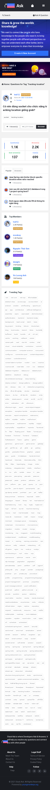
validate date (17, 704)
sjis (39, 635)
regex (19, 606)
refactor (41, 602)
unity (15, 700)
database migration (12, 371)
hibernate (18, 460)
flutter (29, 432)
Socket (18, 100)
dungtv (16, 262)
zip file (18, 724)
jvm (30, 492)
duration (33, 395)
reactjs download (38, 598)
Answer (41, 127)
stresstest (28, 671)
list (31, 501)
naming (18, 541)
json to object (18, 488)
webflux (20, 716)
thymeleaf (39, 687)
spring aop (16, 647)
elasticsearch (17, 399)
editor (7, 399)
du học (15, 395)
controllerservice (20, 359)
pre (15, 574)
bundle (22, 334)
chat (38, 342)
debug (25, 375)
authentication (10, 318)
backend (21, 318)
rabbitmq (32, 594)
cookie (27, 363)
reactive (19, 598)
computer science (26, 350)
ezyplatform (21, 427)
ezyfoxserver (21, 423)
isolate (21, 472)
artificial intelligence (34, 310)
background (9, 322)
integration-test (19, 468)
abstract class (10, 302)
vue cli (32, 708)
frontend (26, 436)
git (21, 448)
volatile (19, 708)
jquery (31, 484)
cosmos (41, 363)
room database (31, 614)
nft (39, 545)
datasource (25, 371)
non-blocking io (10, 553)
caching (15, 338)
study (29, 675)
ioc (10, 472)
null (20, 553)
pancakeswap (10, 566)
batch (29, 322)
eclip (41, 395)
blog (6, 330)
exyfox (7, 419)
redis (34, 602)
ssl (43, 663)
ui (29, 695)
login (7, 509)
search (26, 626)
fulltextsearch (10, 440)
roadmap (20, 614)
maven (33, 517)
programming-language (33, 578)
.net (6, 298)
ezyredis (31, 427)
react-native (9, 598)
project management (12, 582)
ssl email (8, 667)
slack (7, 639)
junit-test (23, 492)
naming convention (31, 541)
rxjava (41, 618)
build (16, 334)
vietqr (7, 708)
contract (8, 359)
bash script (20, 322)
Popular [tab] (8, 171)
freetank (8, 436)
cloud (7, 346)
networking (32, 545)
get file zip (13, 448)
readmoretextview (11, 602)
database (41, 367)
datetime (8, 375)
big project (9, 326)
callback (24, 338)
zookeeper (27, 724)
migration (8, 529)
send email (9, 630)
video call (35, 704)
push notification (30, 586)
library (25, 501)
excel (21, 407)
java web (28, 476)
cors (33, 363)
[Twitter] (39, 771)
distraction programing (35, 387)
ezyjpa (39, 423)
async (17, 314)
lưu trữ (21, 509)
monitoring (9, 533)
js (36, 484)
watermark (9, 712)
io (6, 472)
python (17, 590)
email (26, 399)
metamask (9, 525)
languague (9, 501)
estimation (15, 403)
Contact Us (10, 762)
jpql (24, 484)
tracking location (17, 117)
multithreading (34, 537)
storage (25, 667)
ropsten (17, 618)
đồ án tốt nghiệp (16, 391)
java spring (18, 476)
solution (30, 643)
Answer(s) (13, 127)
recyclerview (24, 602)
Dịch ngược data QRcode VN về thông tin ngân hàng (27, 202)
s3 (6, 622)
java (38, 472)
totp (14, 691)
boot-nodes (15, 330)
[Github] (34, 771)
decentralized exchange (14, 379)
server (39, 630)
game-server (30, 444)
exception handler (36, 411)
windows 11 (20, 720)
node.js (28, 549)
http (6, 464)
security (34, 626)
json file (8, 488)
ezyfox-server (10, 423)
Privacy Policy (36, 759)
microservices (32, 525)
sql (23, 663)
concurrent (39, 350)
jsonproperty (30, 488)
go (32, 448)
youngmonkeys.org (30, 784)
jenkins (23, 480)
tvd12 (17, 95)
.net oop (22, 298)
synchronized (10, 679)
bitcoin (26, 326)
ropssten (8, 618)
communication (11, 350)
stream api (9, 671)
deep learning (30, 379)
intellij (29, 468)
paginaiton (21, 562)
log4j (31, 505)
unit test (8, 700)
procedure (33, 574)
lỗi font (13, 509)
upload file (31, 700)
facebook (40, 427)
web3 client (31, 712)
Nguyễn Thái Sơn (21, 249)
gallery (26, 440)
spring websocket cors (13, 655)
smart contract (17, 639)
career (32, 338)
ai (41, 302)
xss (12, 724)
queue (24, 594)
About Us (9, 759)
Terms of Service (37, 756)
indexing (8, 468)
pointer (30, 570)
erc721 (40, 399)
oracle (28, 557)
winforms (29, 720)
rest (34, 610)
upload (21, 700)
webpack (29, 716)
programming (17, 578)
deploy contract (10, 383)
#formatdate (32, 298)
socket (6, 117)
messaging (33, 521)
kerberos (21, 497)
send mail (19, 630)
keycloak (30, 497)
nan (41, 541)
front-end (17, 436)
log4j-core (38, 505)
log (25, 505)
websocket (9, 720)
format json (38, 432)
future (19, 440)
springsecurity (30, 659)
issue (29, 472)
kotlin (38, 497)
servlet (7, 635)
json (41, 484)
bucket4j (39, 330)
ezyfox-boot (31, 419)
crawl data (20, 367)
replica (26, 606)
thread (32, 683)
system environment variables (28, 679)
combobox (29, 346)
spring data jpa (38, 647)
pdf (34, 566)
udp (25, 695)
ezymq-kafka (9, 427)
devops (13, 387)
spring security (21, 651)
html (39, 460)
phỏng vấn (9, 570)
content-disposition (37, 354)
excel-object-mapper (32, 407)
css (33, 367)
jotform (13, 484)
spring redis (9, 651)
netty (15, 545)
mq (17, 533)
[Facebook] (29, 771)
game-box (8, 444)
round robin (26, 618)
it (33, 472)
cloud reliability (17, 346)
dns (6, 391)
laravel (17, 501)
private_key (23, 574)
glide (26, 448)
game (34, 440)
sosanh (38, 643)
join (6, 484)
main (33, 513)
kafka (40, 492)
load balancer (39, 501)
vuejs (39, 708)
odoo (26, 553)
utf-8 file (40, 700)
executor (8, 415)
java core (8, 476)
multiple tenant (10, 537)
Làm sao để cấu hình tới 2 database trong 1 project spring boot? (27, 190)
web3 (23, 712)
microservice (20, 525)
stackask (17, 667)
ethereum (29, 403)
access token (33, 302)
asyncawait (25, 314)
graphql (30, 452)
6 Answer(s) (17, 195)
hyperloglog (21, 464)
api (6, 310)
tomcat (7, 691)
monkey (17, 235)
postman (8, 574)
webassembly (10, 716)
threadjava (19, 687)
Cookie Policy (35, 762)
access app (22, 302)
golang (37, 448)
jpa (19, 484)
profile (7, 578)
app (11, 310)
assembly (8, 314)
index (37, 464)
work (7, 724)
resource (27, 610)
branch (24, 330)
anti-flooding (25, 306)
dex (19, 387)
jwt (35, 492)
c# (29, 334)
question (16, 594)
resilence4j (17, 610)
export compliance (21, 415)
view (13, 708)
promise (26, 582)
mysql (7, 541)
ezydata (15, 419)
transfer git (17, 695)
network (22, 545)
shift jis (23, 635)
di (24, 387)
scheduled (23, 622)
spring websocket (36, 651)
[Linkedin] (45, 771)
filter (10, 432)
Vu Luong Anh (19, 275)
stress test (19, 671)
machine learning (32, 509)
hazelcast (8, 460)
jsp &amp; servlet (11, 492)
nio (22, 549)
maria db (8, 517)
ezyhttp (31, 423)
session (15, 635)
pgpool (40, 566)
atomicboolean (37, 314)
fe (6, 432)
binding (18, 326)
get (6, 448)
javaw (16, 480)
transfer (8, 695)
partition (27, 566)
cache (7, 338)
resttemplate (9, 614)
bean (35, 322)
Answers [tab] (17, 171)
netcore (8, 545)
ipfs (15, 472)
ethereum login (10, 407)
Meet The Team (12, 756)
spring (7, 647)
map (38, 513)
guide (13, 456)
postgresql (39, 570)
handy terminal (34, 456)
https (12, 464)
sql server (30, 663)
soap (26, 639)
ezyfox (22, 419)
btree (31, 330)
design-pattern (38, 383)
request (8, 610)
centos (31, 342)
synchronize (37, 675)
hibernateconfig (29, 460)
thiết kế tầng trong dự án (18, 683)
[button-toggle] (43, 5)
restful (41, 610)
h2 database (22, 456)
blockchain (35, 326)
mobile (17, 529)
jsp (38, 488)
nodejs (36, 549)
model (24, 529)
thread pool (9, 687)
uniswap (36, 695)
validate (8, 704)
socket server (10, 643)
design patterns (24, 383)
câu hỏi (24, 342)
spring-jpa (8, 659)
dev (6, 387)
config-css (9, 354)
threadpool (30, 687)
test (6, 683)
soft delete (21, 643)
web (16, 712)
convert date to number (13, 363)
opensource (9, 557)
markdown (18, 517)
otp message (10, 562)
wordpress (39, 720)
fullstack (35, 436)
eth (22, 403)
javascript (8, 480)
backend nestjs (32, 318)
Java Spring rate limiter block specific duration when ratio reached (25, 178)
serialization (30, 630)
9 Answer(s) (17, 183)
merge (40, 517)
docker (26, 391)
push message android (13, 586)
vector (27, 704)
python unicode (27, 590)
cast (17, 342)
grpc (7, 456)
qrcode (7, 594)
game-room (19, 444)
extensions (34, 415)
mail (14, 513)
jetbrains (32, 480)
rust (34, 618)
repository (35, 606)
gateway (40, 444)
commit (38, 346)
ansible (16, 306)
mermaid (8, 521)
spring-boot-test (29, 655)
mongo (32, 529)
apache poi (37, 306)
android (8, 306)
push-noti (8, 590)
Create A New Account (25, 53)
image (30, 464)
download (35, 391)
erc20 (33, 399)
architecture (19, 310)
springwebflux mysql (12, 663)
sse (38, 663)
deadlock (17, 375)
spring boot (27, 647)
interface (37, 468)
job (39, 480)
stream (33, 667)
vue (26, 708)
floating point (19, 432)
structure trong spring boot (14, 675)
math (26, 517)
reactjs (26, 598)
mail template (23, 513)
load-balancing (10, 505)
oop (32, 553)
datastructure (36, 371)
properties (35, 582)
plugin (23, 570)
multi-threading (35, 533)
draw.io (7, 395)
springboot (19, 659)
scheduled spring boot (13, 626)
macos (7, 513)
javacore (36, 476)
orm (34, 557)
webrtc (37, 716)
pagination (31, 562)
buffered (8, 334)
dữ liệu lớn (24, 395)
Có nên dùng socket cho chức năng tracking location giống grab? (25, 108)
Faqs (13, 770)
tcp (42, 679)
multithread (23, 537)
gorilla (7, 452)
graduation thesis (18, 452)
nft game (8, 549)
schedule (12, 622)
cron (28, 367)
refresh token (10, 606)
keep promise (10, 497)
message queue (20, 521)
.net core (14, 298)
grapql (37, 452)
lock (19, 505)
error (7, 403)
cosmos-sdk (9, 367)
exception (8, 411)
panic (20, 566)
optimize (20, 557)
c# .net (35, 334)
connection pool (21, 354)
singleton (32, 635)
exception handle (21, 411)
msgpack (24, 533)
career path (9, 342)
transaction (37, 691)
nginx (16, 549)
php (16, 570)
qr (36, 590)
